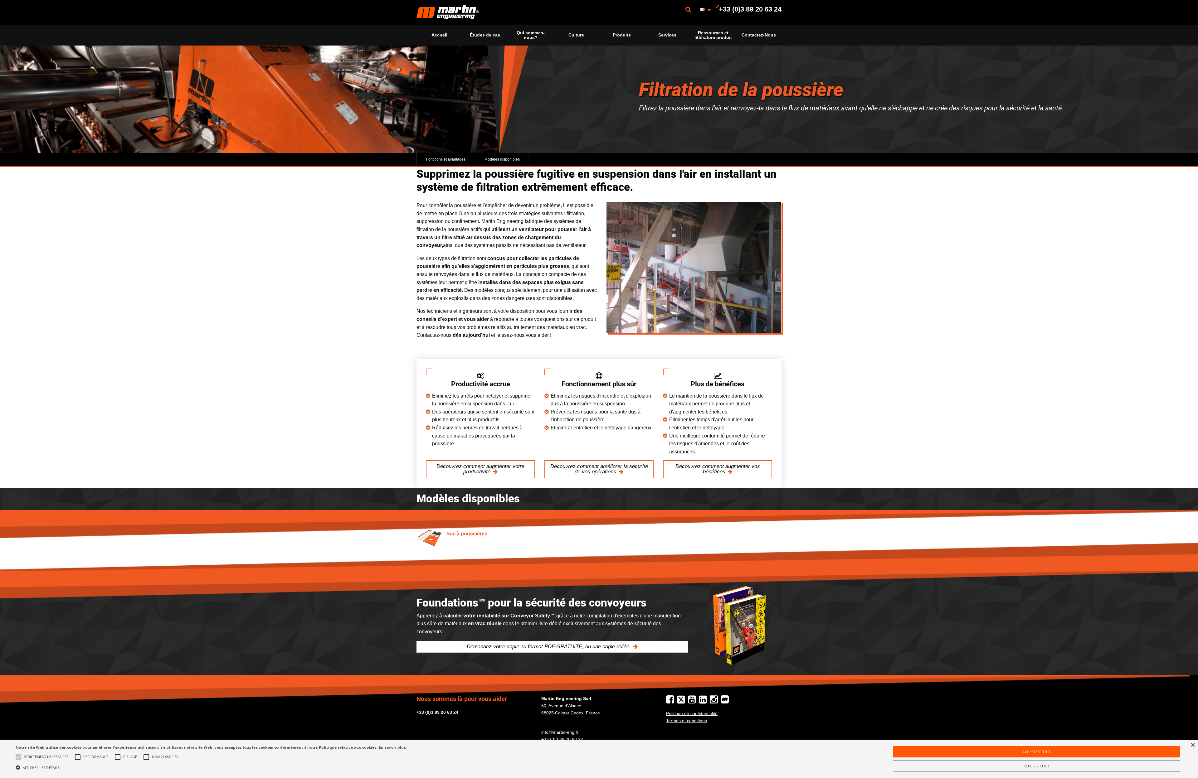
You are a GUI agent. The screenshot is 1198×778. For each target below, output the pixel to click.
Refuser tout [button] (1036, 766)
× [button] (1192, 745)
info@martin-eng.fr (559, 732)
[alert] (599, 759)
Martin (447, 12)
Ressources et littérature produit (713, 35)
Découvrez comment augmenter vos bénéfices (717, 469)
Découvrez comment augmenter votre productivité (480, 469)
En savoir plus (392, 747)
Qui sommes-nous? (531, 35)
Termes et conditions (686, 720)
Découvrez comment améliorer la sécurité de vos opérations (599, 469)
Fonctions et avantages (445, 159)
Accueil (439, 34)
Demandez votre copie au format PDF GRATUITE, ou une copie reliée (549, 647)
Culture (576, 34)
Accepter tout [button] (1036, 751)
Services (667, 34)
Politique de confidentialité (692, 713)
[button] (211, 767)
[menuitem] (447, 12)
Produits (622, 34)
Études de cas (485, 34)
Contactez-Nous (759, 34)
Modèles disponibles (502, 159)
